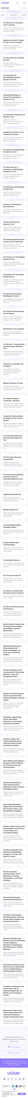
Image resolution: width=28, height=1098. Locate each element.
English (6, 1086)
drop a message (12, 1063)
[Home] (19, 7)
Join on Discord (15, 1047)
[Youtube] (4, 1079)
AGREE (21, 1094)
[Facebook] (12, 1079)
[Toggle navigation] (17, 3)
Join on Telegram (15, 1052)
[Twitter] (16, 1079)
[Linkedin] (19, 1079)
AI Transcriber (13, 15)
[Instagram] (8, 1079)
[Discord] (23, 1079)
